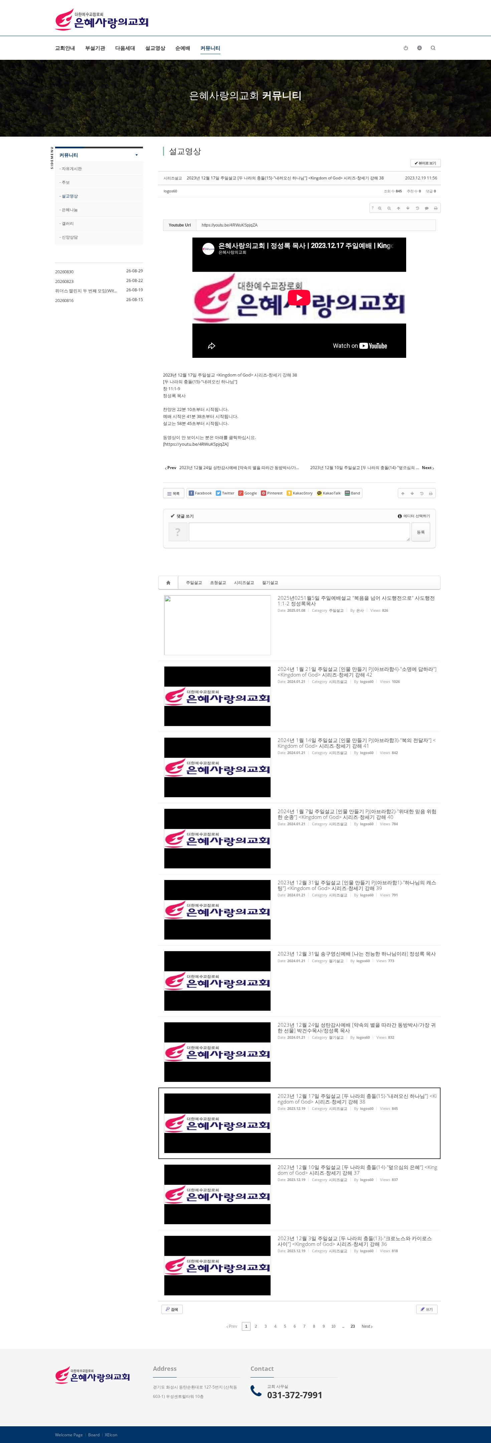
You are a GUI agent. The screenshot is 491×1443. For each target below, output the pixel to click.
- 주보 (64, 182)
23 (353, 1326)
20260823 (64, 281)
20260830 (64, 272)
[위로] (398, 207)
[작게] (389, 207)
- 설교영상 (68, 196)
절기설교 (270, 582)
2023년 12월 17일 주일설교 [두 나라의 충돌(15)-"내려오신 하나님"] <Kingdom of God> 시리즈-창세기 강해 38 (285, 178)
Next (366, 1326)
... (343, 1326)
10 (333, 1326)
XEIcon (111, 1435)
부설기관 (95, 47)
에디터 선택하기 (416, 515)
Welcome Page (69, 1435)
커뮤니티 (210, 47)
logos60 (170, 190)
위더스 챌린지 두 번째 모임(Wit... (86, 291)
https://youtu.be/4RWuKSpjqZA (195, 444)
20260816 (64, 300)
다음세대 (125, 47)
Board (94, 1435)
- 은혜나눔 (68, 209)
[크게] (379, 207)
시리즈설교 (244, 582)
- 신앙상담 (68, 237)
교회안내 (65, 47)
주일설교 (194, 582)
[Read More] (299, 625)
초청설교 (218, 582)
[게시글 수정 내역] (417, 207)
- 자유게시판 (70, 168)
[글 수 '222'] (169, 582)
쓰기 (429, 1309)
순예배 (182, 47)
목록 (175, 493)
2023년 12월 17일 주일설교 (189, 375)
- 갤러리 (66, 223)
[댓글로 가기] (426, 207)
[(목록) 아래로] (408, 207)
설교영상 (155, 47)
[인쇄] (436, 207)
